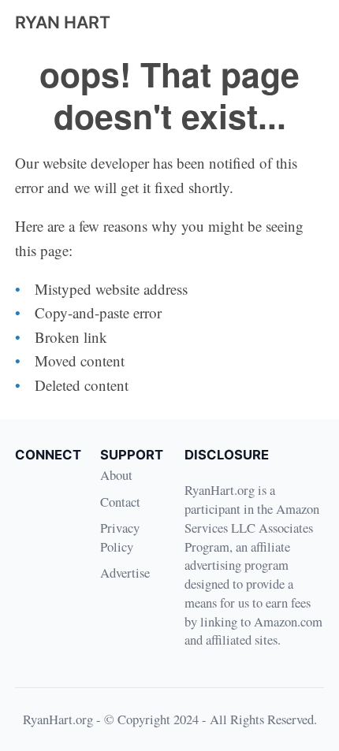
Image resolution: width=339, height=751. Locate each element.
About (116, 475)
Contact (120, 502)
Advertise (125, 572)
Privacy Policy (120, 537)
